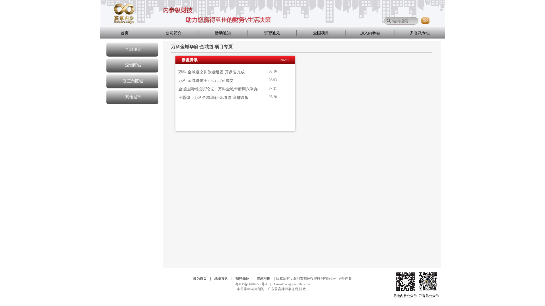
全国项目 (321, 33)
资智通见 (272, 33)
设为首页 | (203, 278)
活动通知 (223, 33)
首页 (125, 33)
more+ (284, 60)
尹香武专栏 (420, 33)
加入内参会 (370, 33)
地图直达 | (224, 278)
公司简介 (174, 33)
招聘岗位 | (246, 278)
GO (425, 21)
